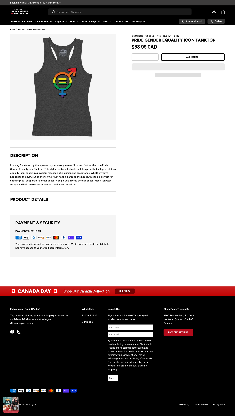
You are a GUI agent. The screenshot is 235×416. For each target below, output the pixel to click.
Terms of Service (201, 404)
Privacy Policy (219, 404)
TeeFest (15, 21)
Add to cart (193, 57)
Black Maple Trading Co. (143, 35)
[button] (178, 66)
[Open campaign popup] (11, 405)
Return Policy (184, 404)
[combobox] (120, 11)
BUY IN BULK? (89, 315)
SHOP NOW (124, 291)
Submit (112, 378)
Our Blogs (87, 321)
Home (12, 29)
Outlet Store (122, 21)
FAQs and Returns (178, 332)
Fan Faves (27, 21)
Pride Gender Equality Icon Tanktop (32, 29)
